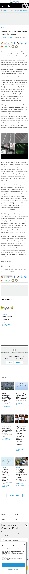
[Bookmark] (16, 46)
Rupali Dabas (19, 404)
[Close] (24, 544)
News (2, 28)
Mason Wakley (19, 450)
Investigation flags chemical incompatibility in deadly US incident (7, 430)
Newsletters (6, 10)
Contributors (19, 517)
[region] (13, 558)
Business (4, 424)
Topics (3, 519)
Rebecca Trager (6, 407)
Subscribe (3, 514)
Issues (16, 514)
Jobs (12, 10)
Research (4, 314)
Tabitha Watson (6, 325)
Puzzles (25, 10)
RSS (16, 519)
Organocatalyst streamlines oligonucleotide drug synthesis (21, 396)
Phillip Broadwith (6, 439)
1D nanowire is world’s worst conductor (7, 317)
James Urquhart (8, 37)
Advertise (3, 517)
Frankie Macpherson (20, 484)
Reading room (18, 10)
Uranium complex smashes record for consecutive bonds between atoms (6, 475)
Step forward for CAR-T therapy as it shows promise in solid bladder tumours (21, 474)
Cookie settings (13, 569)
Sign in (10, 362)
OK (13, 565)
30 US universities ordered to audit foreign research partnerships (6, 398)
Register (18, 362)
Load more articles (14, 496)
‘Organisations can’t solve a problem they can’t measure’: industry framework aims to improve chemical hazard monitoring (21, 435)
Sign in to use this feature (20, 39)
